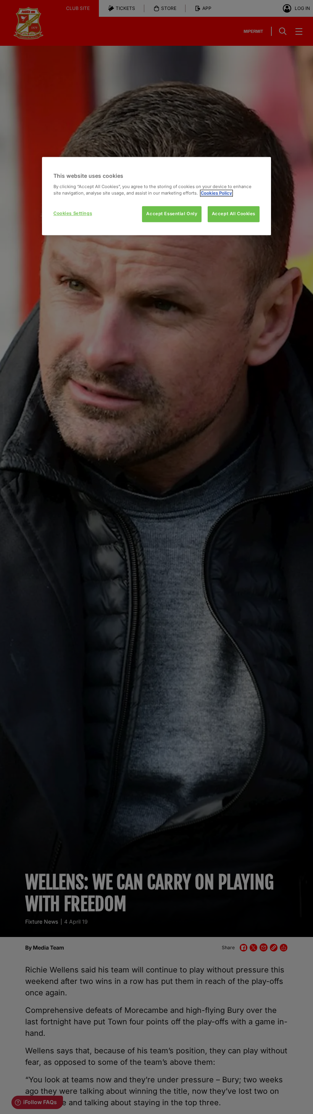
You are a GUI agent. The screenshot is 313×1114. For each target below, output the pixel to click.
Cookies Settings (72, 213)
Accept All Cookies (233, 213)
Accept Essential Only (171, 213)
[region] (156, 196)
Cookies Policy (216, 193)
